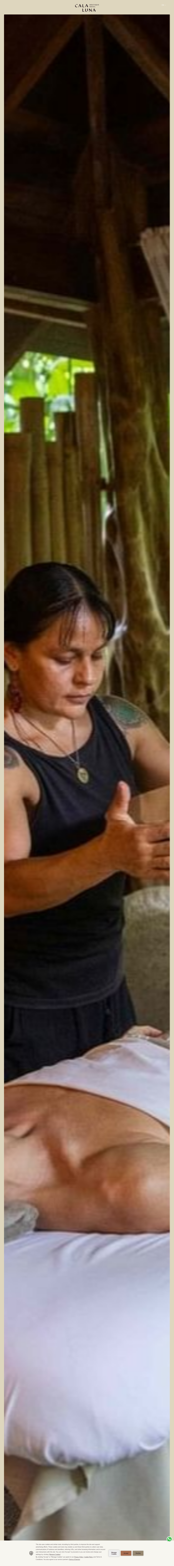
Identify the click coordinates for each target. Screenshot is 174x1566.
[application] (87, 1553)
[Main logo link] (87, 8)
